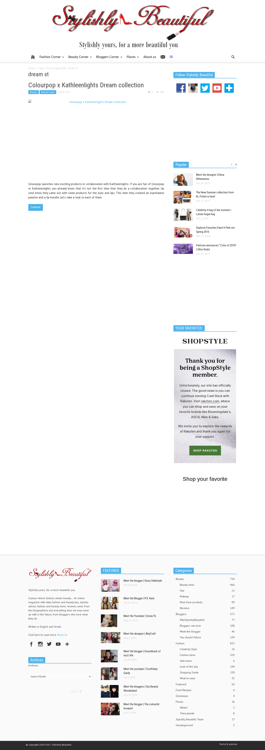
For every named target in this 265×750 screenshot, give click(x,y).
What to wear (207, 678)
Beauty (33, 92)
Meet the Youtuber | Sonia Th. (140, 616)
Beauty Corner (77, 58)
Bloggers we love (207, 625)
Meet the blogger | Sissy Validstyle (143, 580)
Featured (205, 684)
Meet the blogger (207, 631)
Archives (33, 665)
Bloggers (205, 614)
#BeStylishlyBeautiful (207, 620)
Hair (207, 590)
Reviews (207, 608)
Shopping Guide (207, 672)
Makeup (207, 596)
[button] (233, 56)
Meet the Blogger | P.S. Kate (139, 598)
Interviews (207, 661)
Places (130, 58)
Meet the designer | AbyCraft (140, 633)
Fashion (205, 643)
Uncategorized (205, 725)
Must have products (207, 602)
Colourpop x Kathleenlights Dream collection (86, 85)
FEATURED (111, 570)
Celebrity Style (207, 649)
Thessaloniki (207, 713)
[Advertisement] (205, 126)
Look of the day (207, 666)
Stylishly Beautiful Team (205, 719)
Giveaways (205, 696)
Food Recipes (205, 690)
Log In (73, 691)
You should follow (207, 637)
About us (149, 57)
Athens (207, 707)
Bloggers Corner (106, 58)
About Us (62, 635)
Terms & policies (228, 744)
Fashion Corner (49, 58)
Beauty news (48, 92)
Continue (36, 207)
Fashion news (207, 655)
